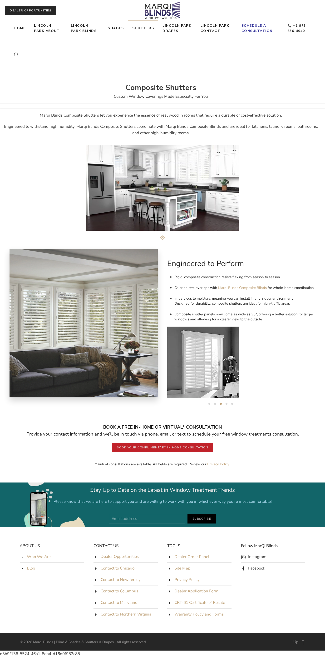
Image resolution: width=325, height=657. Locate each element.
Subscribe (201, 519)
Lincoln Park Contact (215, 28)
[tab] (209, 404)
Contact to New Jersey (121, 579)
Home (19, 28)
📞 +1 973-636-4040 (297, 28)
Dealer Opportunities (30, 10)
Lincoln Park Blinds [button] (84, 28)
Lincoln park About (47, 28)
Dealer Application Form (196, 591)
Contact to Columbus (119, 591)
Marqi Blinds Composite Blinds (242, 287)
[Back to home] (162, 10)
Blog (31, 568)
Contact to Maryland (119, 602)
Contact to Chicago (117, 568)
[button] (16, 54)
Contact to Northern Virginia (126, 614)
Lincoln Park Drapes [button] (176, 28)
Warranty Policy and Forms (199, 614)
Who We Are (39, 556)
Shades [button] (116, 28)
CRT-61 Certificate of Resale (199, 602)
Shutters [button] (143, 28)
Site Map (182, 568)
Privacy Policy (218, 464)
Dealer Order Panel (191, 556)
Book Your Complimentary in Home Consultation (162, 447)
